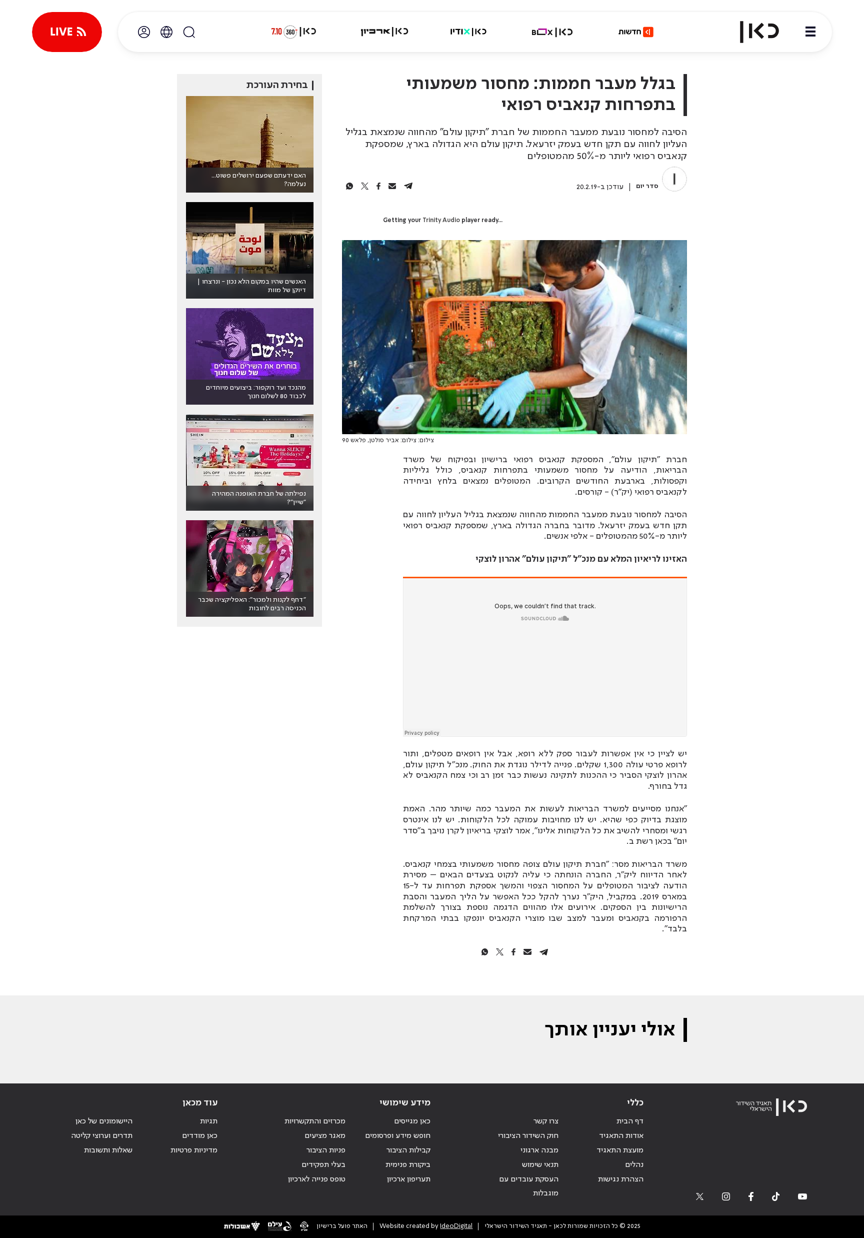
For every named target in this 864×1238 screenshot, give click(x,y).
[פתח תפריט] (810, 32)
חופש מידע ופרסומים (397, 1136)
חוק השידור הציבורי (528, 1136)
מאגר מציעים (325, 1136)
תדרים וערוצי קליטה (101, 1136)
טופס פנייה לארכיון (317, 1179)
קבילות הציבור (408, 1150)
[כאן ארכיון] (385, 32)
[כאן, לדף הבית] (751, 32)
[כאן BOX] (553, 32)
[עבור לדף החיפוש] (189, 32)
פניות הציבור (326, 1150)
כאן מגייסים (412, 1121)
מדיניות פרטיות (194, 1150)
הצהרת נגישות (621, 1179)
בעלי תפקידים (324, 1165)
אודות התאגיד (621, 1136)
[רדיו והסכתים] (468, 32)
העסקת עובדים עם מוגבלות (528, 1186)
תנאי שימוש (540, 1165)
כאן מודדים (200, 1136)
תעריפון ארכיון (408, 1179)
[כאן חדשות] (636, 32)
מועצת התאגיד (620, 1150)
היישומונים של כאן (104, 1121)
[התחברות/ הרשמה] (144, 32)
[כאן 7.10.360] (293, 32)
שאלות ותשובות (108, 1150)
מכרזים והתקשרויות (315, 1121)
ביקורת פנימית (408, 1165)
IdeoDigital (456, 1226)
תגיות (209, 1121)
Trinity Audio (441, 221)
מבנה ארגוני (539, 1150)
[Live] (67, 32)
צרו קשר (546, 1121)
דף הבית (630, 1121)
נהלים (634, 1165)
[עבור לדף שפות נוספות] (166, 32)
